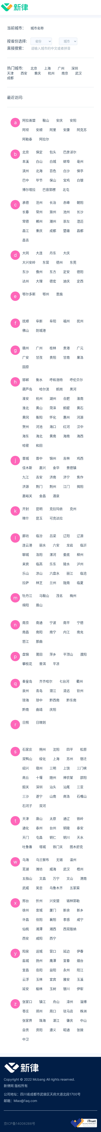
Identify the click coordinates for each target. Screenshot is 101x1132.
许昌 (25, 919)
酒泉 (56, 496)
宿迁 (83, 759)
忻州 (39, 901)
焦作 (80, 477)
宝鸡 (66, 180)
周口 (53, 1011)
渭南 (83, 878)
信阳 (39, 919)
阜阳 (53, 321)
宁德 (80, 623)
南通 (39, 623)
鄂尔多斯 (28, 294)
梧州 (80, 869)
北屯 (66, 190)
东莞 (73, 262)
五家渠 (75, 888)
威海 (53, 869)
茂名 (59, 596)
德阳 (80, 272)
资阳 (39, 1030)
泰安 (80, 828)
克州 (73, 509)
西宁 (53, 938)
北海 (39, 171)
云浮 (25, 979)
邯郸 (25, 380)
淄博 (83, 1002)
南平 (66, 623)
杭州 (51, 73)
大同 (25, 253)
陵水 (66, 564)
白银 (80, 180)
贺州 (25, 427)
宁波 (53, 623)
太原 (53, 819)
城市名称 (37, 28)
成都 (10, 78)
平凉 (56, 664)
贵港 (66, 348)
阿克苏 (82, 130)
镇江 (42, 1002)
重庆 (37, 73)
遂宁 (39, 796)
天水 (80, 837)
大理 (39, 281)
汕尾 (66, 787)
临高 (39, 564)
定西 (80, 281)
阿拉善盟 (28, 120)
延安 (25, 989)
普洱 (42, 664)
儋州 (39, 272)
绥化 (42, 759)
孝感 (66, 919)
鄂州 (46, 294)
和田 (39, 445)
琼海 (25, 700)
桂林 (53, 348)
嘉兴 (42, 468)
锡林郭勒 (73, 901)
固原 (25, 367)
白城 (53, 161)
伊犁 (80, 989)
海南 (66, 436)
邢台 (25, 901)
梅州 (73, 596)
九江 (25, 477)
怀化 (53, 417)
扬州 (39, 961)
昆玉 (39, 518)
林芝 (39, 583)
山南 (53, 796)
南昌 (25, 632)
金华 (56, 468)
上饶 (66, 768)
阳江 (80, 970)
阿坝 (25, 130)
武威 (25, 888)
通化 (25, 828)
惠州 (66, 417)
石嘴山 (82, 796)
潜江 (53, 691)
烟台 (80, 961)
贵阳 (53, 357)
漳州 (69, 1002)
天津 (10, 73)
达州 (25, 281)
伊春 (80, 951)
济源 (25, 486)
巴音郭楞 (49, 190)
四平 (69, 749)
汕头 (53, 787)
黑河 (73, 389)
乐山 (25, 573)
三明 (53, 768)
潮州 (53, 221)
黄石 (80, 408)
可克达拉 (56, 518)
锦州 (53, 458)
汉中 (80, 427)
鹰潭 (53, 961)
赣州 (25, 348)
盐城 (25, 961)
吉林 (66, 458)
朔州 (42, 749)
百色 (53, 171)
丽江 (69, 573)
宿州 (39, 768)
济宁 (66, 477)
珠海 (42, 1020)
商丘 (25, 777)
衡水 (39, 380)
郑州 (39, 1011)
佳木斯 (27, 468)
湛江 (56, 1020)
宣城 (39, 910)
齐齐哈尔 (45, 681)
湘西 (53, 929)
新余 (66, 910)
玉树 (53, 989)
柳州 (80, 554)
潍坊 (39, 869)
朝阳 (80, 202)
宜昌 (25, 970)
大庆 (66, 253)
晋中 (39, 458)
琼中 (39, 700)
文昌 (42, 878)
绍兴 (25, 768)
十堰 (39, 777)
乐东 (53, 564)
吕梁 (53, 536)
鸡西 (80, 458)
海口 (53, 427)
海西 (80, 436)
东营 (46, 262)
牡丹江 (27, 596)
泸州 (80, 564)
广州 (61, 68)
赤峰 (66, 202)
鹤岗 (59, 389)
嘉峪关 (27, 496)
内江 (66, 632)
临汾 (39, 536)
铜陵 (66, 828)
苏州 (69, 759)
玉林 (39, 979)
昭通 (66, 1030)
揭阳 (80, 486)
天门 (25, 837)
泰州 (39, 828)
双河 (42, 806)
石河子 (27, 806)
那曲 (39, 641)
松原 (83, 749)
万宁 (56, 878)
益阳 (53, 970)
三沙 (25, 796)
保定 (39, 152)
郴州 (39, 221)
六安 (56, 545)
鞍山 (46, 120)
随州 (53, 777)
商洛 (66, 796)
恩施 (59, 294)
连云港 (27, 545)
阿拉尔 (44, 139)
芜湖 (25, 869)
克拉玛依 (56, 509)
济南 (53, 477)
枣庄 (25, 1011)
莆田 (39, 654)
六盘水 (54, 573)
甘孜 (39, 357)
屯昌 (39, 837)
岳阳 (39, 970)
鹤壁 (66, 408)
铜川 (66, 837)
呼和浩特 (56, 380)
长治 (53, 202)
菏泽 (53, 408)
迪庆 (66, 281)
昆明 (39, 509)
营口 (53, 951)
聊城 (25, 554)
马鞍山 (44, 596)
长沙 (80, 212)
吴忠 (39, 888)
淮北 (25, 408)
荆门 (39, 486)
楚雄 (66, 231)
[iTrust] (83, 1126)
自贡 (25, 1030)
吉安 (39, 477)
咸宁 (80, 919)
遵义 (53, 1030)
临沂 (83, 545)
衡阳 (39, 417)
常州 (39, 212)
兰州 (53, 583)
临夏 (80, 583)
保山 (53, 180)
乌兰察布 (42, 860)
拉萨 (25, 583)
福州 (66, 321)
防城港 (41, 330)
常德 (25, 221)
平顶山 (68, 654)
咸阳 (39, 938)
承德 (25, 202)
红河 (66, 427)
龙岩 (69, 545)
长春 (25, 212)
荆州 (53, 486)
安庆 (59, 120)
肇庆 (69, 1020)
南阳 (39, 632)
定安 (66, 272)
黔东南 (71, 700)
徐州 (25, 910)
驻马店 (68, 1011)
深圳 (74, 68)
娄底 (66, 554)
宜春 (66, 961)
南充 (80, 632)
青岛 (39, 691)
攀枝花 (27, 664)
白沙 (66, 171)
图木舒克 (76, 847)
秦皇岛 (27, 681)
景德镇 (71, 468)
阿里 (53, 130)
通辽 (66, 819)
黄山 (39, 408)
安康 (66, 130)
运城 (39, 951)
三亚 (80, 787)
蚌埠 (66, 161)
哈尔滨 (44, 389)
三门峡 (82, 768)
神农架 (68, 777)
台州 (53, 828)
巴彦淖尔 (69, 152)
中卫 (25, 1039)
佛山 (25, 330)
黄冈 (25, 417)
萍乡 (53, 654)
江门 (66, 486)
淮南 (80, 398)
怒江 (25, 641)
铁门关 (58, 847)
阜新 (39, 321)
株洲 (83, 1011)
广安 (25, 357)
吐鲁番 (27, 847)
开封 (25, 509)
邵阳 (83, 777)
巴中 (25, 180)
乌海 (25, 860)
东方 (53, 272)
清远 (66, 691)
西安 (24, 73)
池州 (66, 212)
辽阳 (66, 536)
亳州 (80, 161)
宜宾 (53, 979)
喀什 (25, 518)
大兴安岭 (28, 262)
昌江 (25, 231)
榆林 (39, 989)
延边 (66, 951)
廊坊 (25, 536)
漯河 (53, 554)
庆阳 (53, 709)
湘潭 (39, 929)
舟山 (56, 1002)
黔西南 (54, 700)
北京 (34, 68)
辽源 (80, 536)
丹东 (53, 253)
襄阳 (53, 919)
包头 (53, 152)
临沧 (83, 573)
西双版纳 (69, 929)
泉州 (25, 691)
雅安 (66, 979)
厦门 (53, 910)
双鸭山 (27, 759)
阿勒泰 (27, 139)
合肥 (66, 398)
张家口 (27, 1002)
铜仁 (53, 837)
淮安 (25, 398)
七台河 (64, 681)
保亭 (80, 171)
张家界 (27, 1020)
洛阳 (39, 554)
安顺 (39, 130)
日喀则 (41, 722)
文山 (69, 878)
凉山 (39, 573)
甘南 (66, 357)
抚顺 (25, 321)
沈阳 (56, 749)
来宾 (25, 564)
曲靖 (39, 709)
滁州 (53, 212)
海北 (39, 436)
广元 (80, 348)
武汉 (78, 73)
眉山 (39, 605)
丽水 (42, 545)
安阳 (73, 120)
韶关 (25, 787)
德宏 (53, 281)
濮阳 (83, 654)
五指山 (27, 878)
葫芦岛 (27, 389)
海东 (25, 436)
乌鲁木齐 (56, 888)
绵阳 (25, 605)
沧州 (39, 202)
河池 (39, 427)
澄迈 (80, 221)
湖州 (53, 398)
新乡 (80, 910)
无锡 (59, 860)
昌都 (80, 231)
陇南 (66, 583)
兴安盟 (54, 901)
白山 (39, 161)
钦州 (80, 691)
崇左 (66, 221)
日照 (25, 722)
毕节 (39, 180)
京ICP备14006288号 (19, 1123)
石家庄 (27, 749)
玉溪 (80, 979)
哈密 (25, 445)
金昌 (42, 496)
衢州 (79, 681)
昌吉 (25, 240)
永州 (66, 970)
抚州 (80, 321)
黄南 (53, 436)
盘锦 (25, 654)
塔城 (42, 847)
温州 (73, 860)
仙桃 (25, 929)
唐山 (39, 819)
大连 (39, 253)
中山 (83, 1020)
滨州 (25, 171)
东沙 (25, 272)
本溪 (25, 161)
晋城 (25, 458)
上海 (47, 68)
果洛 (80, 357)
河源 (80, 417)
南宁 (53, 632)
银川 (66, 989)
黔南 (25, 709)
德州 (59, 262)
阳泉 (25, 951)
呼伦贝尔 (76, 380)
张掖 (80, 1030)
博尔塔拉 (28, 190)
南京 (65, 73)
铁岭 (80, 819)
